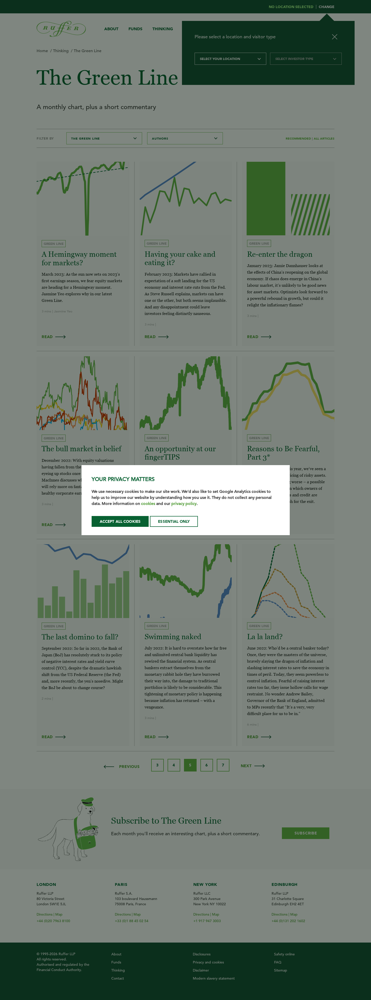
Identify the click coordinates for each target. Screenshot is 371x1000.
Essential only (174, 521)
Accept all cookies (120, 521)
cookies (148, 503)
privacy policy (184, 503)
